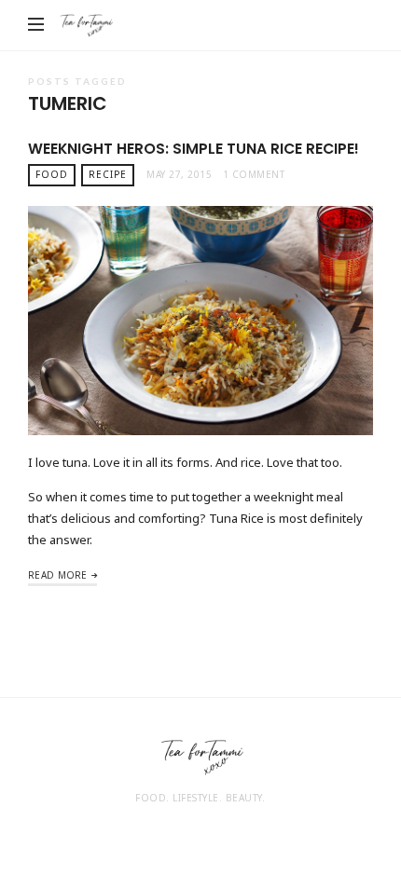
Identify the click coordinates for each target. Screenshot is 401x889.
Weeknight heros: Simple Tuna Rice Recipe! (193, 148)
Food (51, 174)
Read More (58, 574)
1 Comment (254, 174)
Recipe (108, 174)
